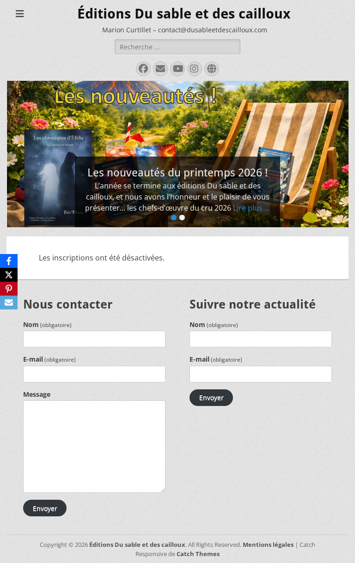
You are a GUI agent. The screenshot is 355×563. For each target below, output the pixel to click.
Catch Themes (198, 554)
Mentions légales (268, 544)
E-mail (49, 359)
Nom (47, 324)
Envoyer (45, 508)
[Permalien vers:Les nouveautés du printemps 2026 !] (177, 154)
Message (36, 394)
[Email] (9, 302)
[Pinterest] (9, 289)
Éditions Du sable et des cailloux (183, 14)
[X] (9, 275)
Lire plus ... (251, 208)
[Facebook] (9, 261)
